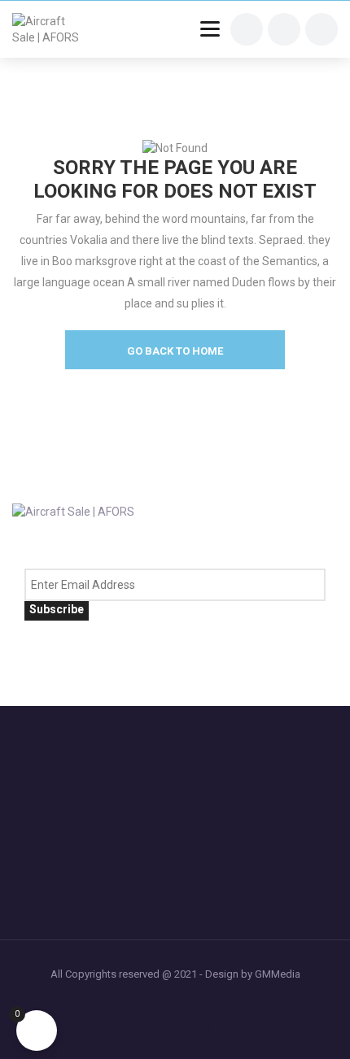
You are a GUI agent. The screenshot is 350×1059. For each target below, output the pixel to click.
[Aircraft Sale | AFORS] (50, 29)
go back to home (175, 351)
